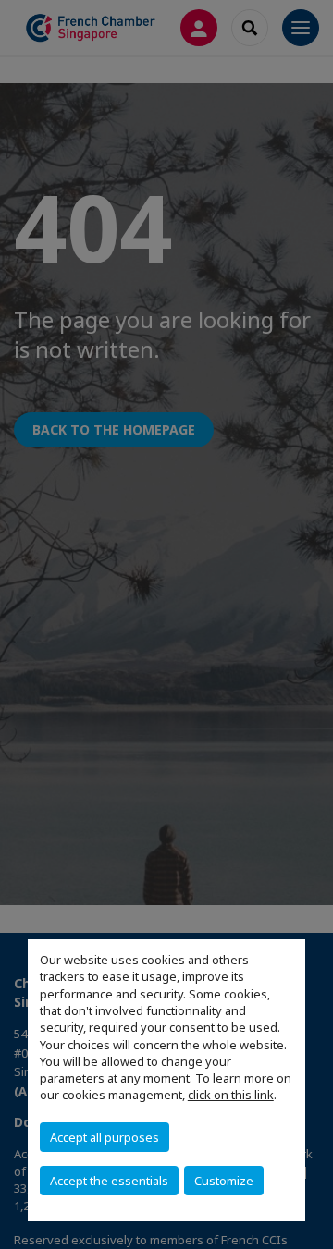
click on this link (231, 1094)
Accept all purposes (104, 1137)
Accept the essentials (109, 1180)
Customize (223, 1180)
